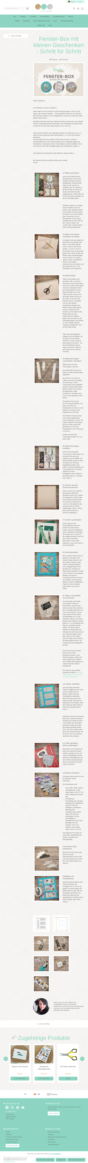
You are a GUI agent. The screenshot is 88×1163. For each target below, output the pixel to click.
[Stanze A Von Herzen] (20, 1054)
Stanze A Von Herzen (20, 1067)
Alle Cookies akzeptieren (76, 1159)
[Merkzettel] (74, 8)
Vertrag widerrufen (12, 1145)
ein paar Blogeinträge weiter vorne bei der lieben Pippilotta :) (73, 675)
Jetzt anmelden (54, 1113)
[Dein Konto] (78, 8)
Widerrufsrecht (52, 1142)
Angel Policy (51, 1139)
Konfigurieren (61, 1159)
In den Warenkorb (20, 1078)
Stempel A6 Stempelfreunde (44, 1068)
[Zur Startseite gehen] (44, 8)
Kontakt (8, 1132)
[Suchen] (27, 8)
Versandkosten (57, 1153)
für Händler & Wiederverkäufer (14, 1137)
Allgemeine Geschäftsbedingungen (57, 1137)
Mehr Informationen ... (10, 1161)
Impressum (51, 1134)
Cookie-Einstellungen (53, 1144)
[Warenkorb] (82, 8)
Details (68, 1078)
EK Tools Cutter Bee (68, 1067)
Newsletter (8, 1134)
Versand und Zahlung (11, 1142)
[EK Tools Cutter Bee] (68, 1054)
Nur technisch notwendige (45, 1159)
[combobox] (14, 8)
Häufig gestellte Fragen (12, 1139)
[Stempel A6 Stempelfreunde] (44, 1054)
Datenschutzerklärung (54, 1132)
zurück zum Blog (15, 36)
